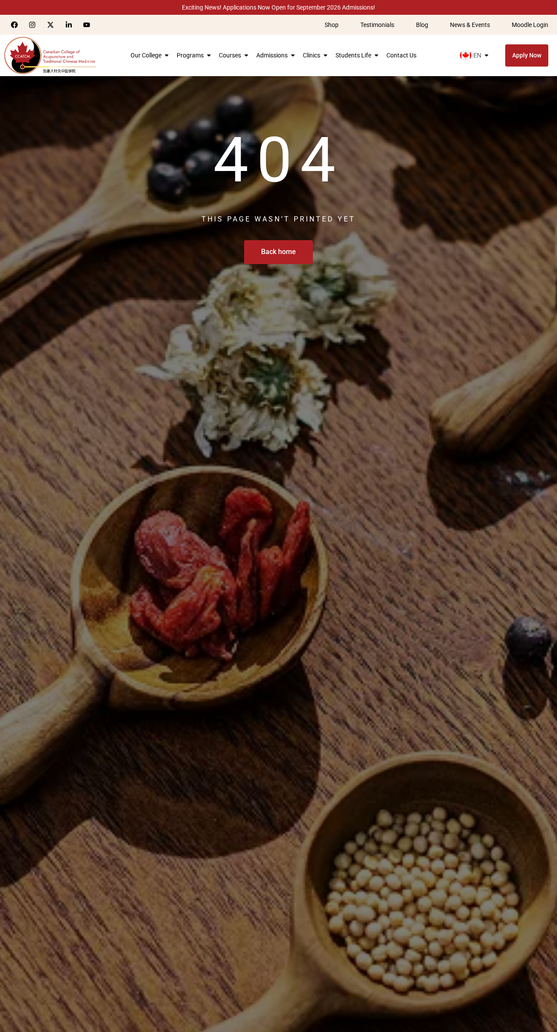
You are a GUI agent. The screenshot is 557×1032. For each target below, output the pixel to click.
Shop (332, 24)
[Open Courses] (246, 55)
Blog (422, 24)
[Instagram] (32, 24)
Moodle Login (530, 24)
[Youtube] (86, 24)
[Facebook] (14, 24)
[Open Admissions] (293, 55)
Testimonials (377, 24)
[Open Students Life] (376, 55)
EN (477, 55)
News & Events (470, 24)
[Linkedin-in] (68, 24)
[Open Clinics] (325, 55)
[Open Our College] (167, 55)
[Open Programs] (209, 55)
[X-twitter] (50, 24)
